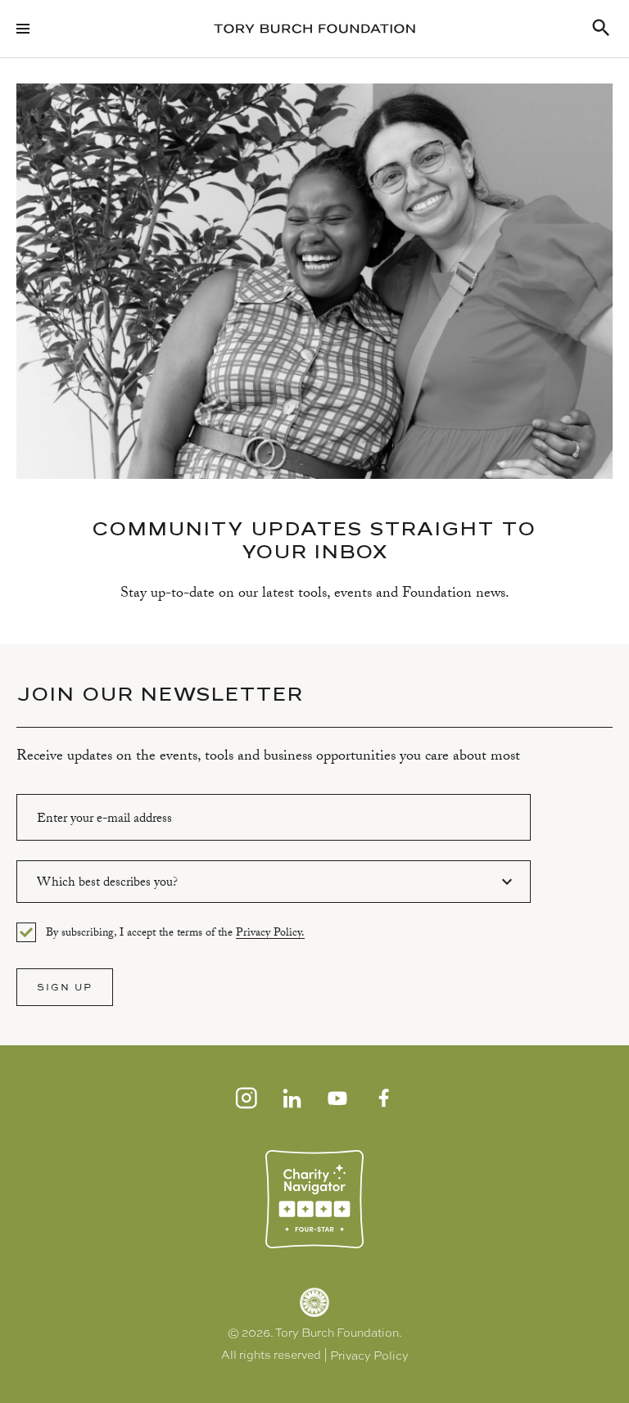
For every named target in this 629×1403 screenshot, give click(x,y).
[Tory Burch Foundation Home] (314, 29)
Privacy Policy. (270, 934)
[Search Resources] (601, 28)
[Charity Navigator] (314, 1199)
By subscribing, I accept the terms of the (175, 933)
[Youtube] (337, 1098)
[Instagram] (246, 1098)
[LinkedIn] (291, 1098)
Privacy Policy (369, 1355)
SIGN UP (65, 987)
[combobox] (273, 881)
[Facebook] (383, 1098)
